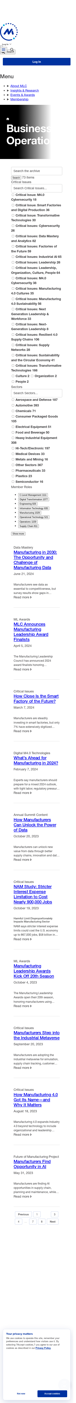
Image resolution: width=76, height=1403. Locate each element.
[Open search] (12, 50)
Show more (18, 533)
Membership (19, 99)
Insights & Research (24, 90)
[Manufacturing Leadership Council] (36, 31)
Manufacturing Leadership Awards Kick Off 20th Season (34, 970)
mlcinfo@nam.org (18, 1289)
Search (16, 177)
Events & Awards (22, 95)
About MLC (18, 86)
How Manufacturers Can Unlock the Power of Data (35, 824)
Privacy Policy (43, 1348)
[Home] (7, 118)
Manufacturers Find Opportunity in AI (32, 1164)
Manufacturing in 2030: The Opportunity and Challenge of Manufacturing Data (35, 560)
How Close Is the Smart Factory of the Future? (36, 698)
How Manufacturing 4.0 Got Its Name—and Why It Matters (36, 1099)
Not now (21, 1393)
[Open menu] (3, 49)
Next (52, 1221)
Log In (5, 44)
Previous (23, 1214)
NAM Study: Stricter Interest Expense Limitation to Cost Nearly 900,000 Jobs (33, 894)
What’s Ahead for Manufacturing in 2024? (36, 760)
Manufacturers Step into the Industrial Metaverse (37, 1035)
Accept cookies (52, 1393)
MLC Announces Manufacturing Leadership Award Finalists (31, 632)
